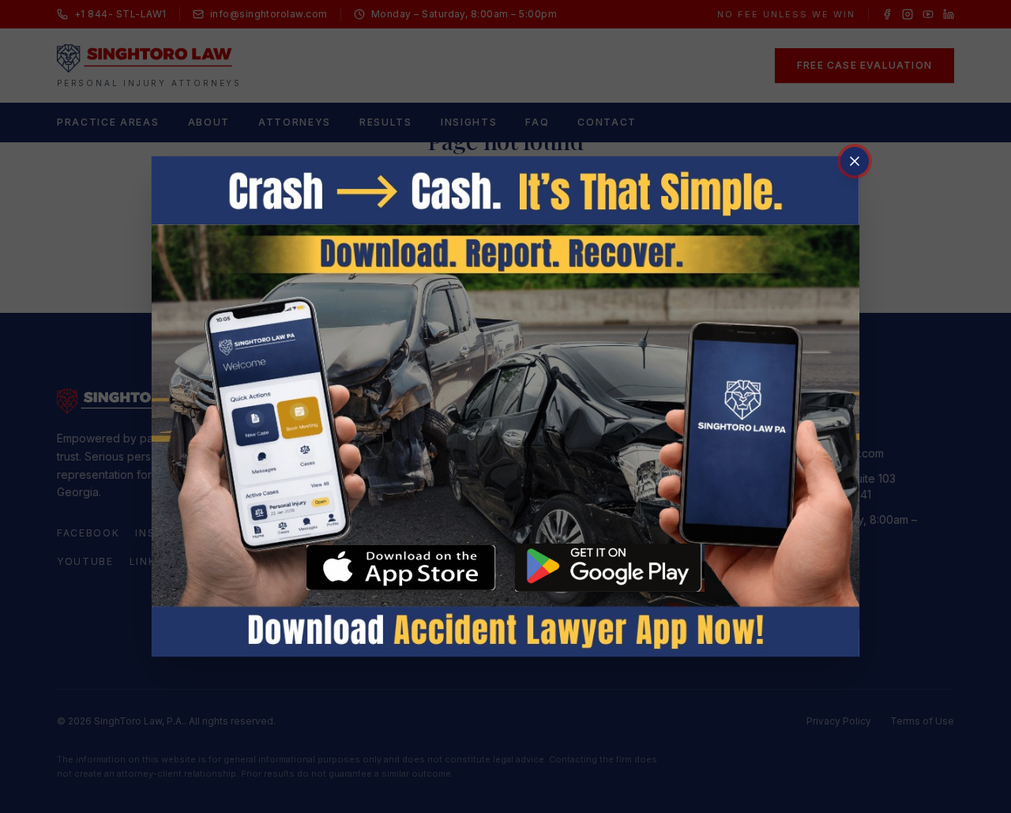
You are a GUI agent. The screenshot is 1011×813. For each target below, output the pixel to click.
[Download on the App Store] (401, 568)
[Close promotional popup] (854, 161)
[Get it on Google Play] (610, 568)
